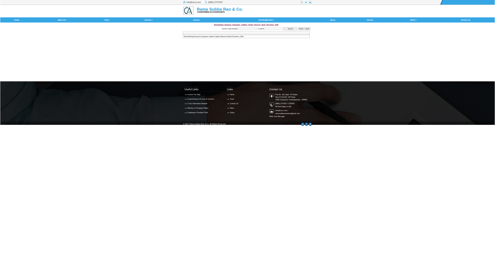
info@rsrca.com (194, 2)
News (232, 108)
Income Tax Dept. (194, 94)
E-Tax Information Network (197, 104)
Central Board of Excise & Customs (201, 99)
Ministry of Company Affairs (198, 108)
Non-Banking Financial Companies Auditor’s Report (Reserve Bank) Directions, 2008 (214, 37)
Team (106, 20)
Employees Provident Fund (198, 113)
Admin (413, 20)
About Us (62, 20)
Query (332, 20)
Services (148, 20)
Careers (196, 20)
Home (16, 20)
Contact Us (465, 20)
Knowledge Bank (266, 20)
